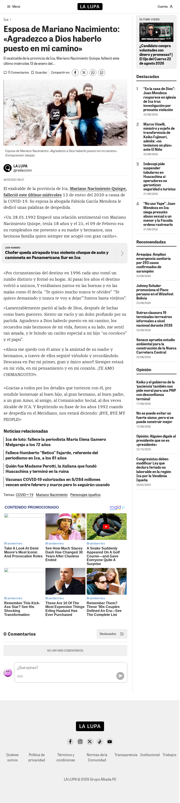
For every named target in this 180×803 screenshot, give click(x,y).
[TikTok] (99, 741)
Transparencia (126, 754)
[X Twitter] (90, 741)
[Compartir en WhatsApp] (92, 72)
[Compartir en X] (84, 72)
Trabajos (169, 754)
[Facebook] (70, 741)
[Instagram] (80, 741)
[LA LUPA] (89, 6)
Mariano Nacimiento (52, 495)
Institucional (150, 754)
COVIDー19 (24, 495)
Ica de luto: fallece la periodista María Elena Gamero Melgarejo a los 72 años (55, 441)
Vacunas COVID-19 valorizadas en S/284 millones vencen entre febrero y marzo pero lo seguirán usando (57, 481)
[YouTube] (109, 741)
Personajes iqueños (85, 495)
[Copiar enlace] (101, 72)
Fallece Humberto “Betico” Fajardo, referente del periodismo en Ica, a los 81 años (51, 455)
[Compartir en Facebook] (75, 72)
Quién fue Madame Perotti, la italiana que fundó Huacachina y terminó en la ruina (51, 468)
